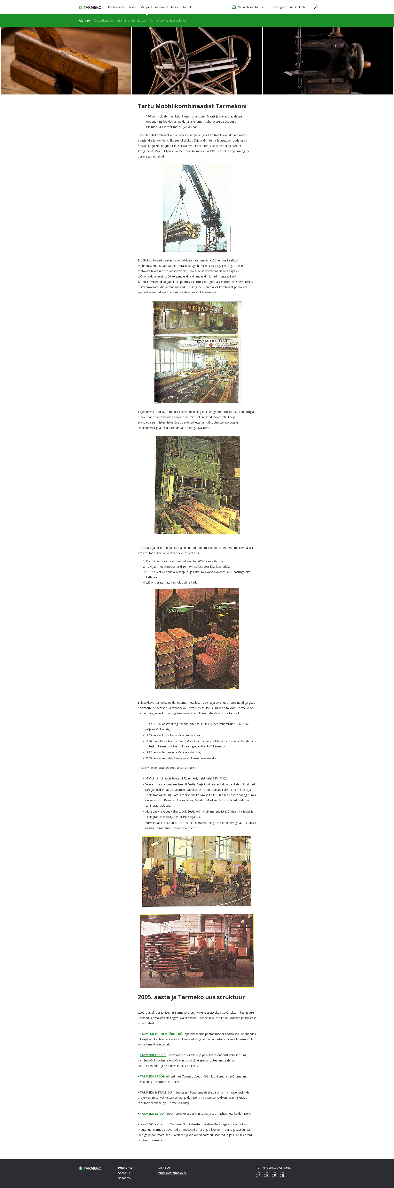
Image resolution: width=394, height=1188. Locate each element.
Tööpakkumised (103, 20)
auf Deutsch (297, 7)
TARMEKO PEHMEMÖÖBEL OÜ (161, 1034)
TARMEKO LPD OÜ (153, 1055)
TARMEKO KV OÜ (152, 1113)
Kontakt (187, 7)
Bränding (123, 20)
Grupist (146, 7)
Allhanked (161, 7)
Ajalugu (84, 20)
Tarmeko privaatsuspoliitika (167, 20)
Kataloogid (139, 20)
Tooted (133, 7)
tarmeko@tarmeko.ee (172, 1173)
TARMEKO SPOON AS (155, 1076)
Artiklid (175, 7)
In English (280, 7)
